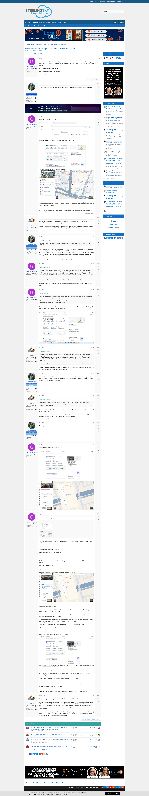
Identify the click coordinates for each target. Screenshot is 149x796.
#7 (93, 289)
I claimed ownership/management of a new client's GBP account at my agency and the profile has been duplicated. (50, 728)
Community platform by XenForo (75, 791)
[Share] (97, 58)
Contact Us (120, 1)
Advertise (77, 787)
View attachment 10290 (45, 623)
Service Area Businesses (111, 126)
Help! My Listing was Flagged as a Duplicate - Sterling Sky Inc (74, 259)
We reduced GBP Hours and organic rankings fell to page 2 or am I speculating (114, 108)
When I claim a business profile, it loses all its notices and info (50, 48)
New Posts (42, 22)
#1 (99, 58)
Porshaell (33, 749)
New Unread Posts (36, 25)
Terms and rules (84, 787)
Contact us (71, 787)
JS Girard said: (43, 293)
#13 (93, 514)
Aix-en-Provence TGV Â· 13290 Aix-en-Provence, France (70, 683)
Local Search (44, 742)
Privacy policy (92, 787)
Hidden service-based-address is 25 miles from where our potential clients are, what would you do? (114, 119)
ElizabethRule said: (44, 267)
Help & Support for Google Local (113, 168)
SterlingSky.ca (92, 1)
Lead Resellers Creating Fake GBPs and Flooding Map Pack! (114, 141)
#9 (93, 373)
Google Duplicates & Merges (48, 730)
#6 (93, 263)
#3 (93, 116)
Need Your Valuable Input (113, 151)
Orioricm (33, 742)
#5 (93, 236)
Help (97, 787)
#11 (93, 422)
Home (28, 22)
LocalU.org (102, 1)
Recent (48, 22)
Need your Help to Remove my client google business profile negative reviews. (114, 172)
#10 (93, 395)
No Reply (54, 22)
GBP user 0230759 (30, 50)
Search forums (45, 25)
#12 (93, 444)
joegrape (33, 736)
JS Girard (95, 747)
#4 (93, 218)
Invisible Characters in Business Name (112, 191)
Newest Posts (110, 103)
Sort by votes (97, 80)
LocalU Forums (62, 22)
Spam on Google (110, 178)
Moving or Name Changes (48, 736)
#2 (93, 84)
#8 (93, 347)
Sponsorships (111, 1)
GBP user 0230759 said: (45, 240)
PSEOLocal (33, 730)
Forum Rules (28, 25)
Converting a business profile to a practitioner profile (46, 734)
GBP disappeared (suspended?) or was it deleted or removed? (114, 130)
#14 (93, 695)
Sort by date (89, 80)
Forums (35, 22)
